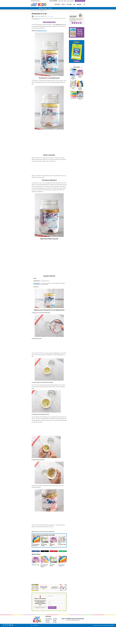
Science (38, 10)
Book (62, 0)
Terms (32, 625)
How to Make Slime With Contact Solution (44, 565)
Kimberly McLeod (37, 16)
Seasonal (55, 618)
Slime (51, 543)
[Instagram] (53, 0)
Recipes (59, 543)
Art (33, 543)
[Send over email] (62, 551)
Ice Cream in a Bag (62, 544)
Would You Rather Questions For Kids (73, 78)
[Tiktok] (56, 0)
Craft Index (57, 4)
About (59, 0)
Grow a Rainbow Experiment (36, 545)
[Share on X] (45, 551)
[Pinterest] (51, 0)
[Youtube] (55, 0)
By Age (54, 620)
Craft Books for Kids (35, 0)
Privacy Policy (35, 625)
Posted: (42, 16)
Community (72, 0)
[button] (65, 4)
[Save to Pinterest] (54, 551)
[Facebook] (50, 0)
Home (32, 10)
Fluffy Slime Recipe (52, 545)
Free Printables (49, 618)
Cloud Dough (73, 98)
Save (45, 22)
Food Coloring (37, 283)
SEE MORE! (76, 61)
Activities (34, 10)
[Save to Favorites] (39, 537)
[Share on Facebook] (36, 551)
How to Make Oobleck (44, 545)
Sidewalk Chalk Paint (80, 99)
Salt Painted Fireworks (41, 30)
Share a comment (50, 16)
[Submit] (76, 8)
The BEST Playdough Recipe (80, 88)
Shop (68, 0)
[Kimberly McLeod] (33, 16)
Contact (65, 0)
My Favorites (49, 22)
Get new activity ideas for (80, 32)
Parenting (48, 622)
